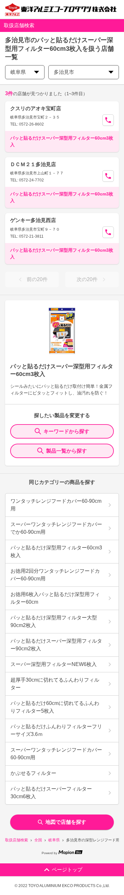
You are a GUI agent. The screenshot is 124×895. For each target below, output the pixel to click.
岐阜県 (54, 840)
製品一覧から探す (66, 451)
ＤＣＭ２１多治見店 (33, 164)
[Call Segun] (108, 120)
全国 (38, 840)
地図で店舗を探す (65, 822)
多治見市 (64, 72)
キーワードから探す (66, 431)
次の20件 (87, 279)
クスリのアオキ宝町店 (35, 108)
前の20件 (37, 279)
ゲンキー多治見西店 (33, 220)
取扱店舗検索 (16, 840)
